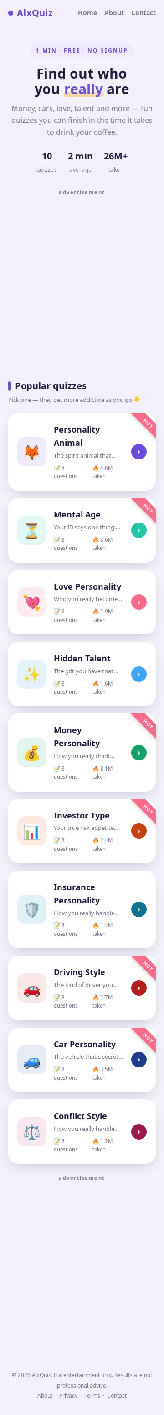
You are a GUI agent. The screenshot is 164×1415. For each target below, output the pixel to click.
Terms (92, 1395)
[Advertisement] (82, 282)
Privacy (68, 1395)
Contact (143, 12)
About (114, 12)
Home (87, 12)
